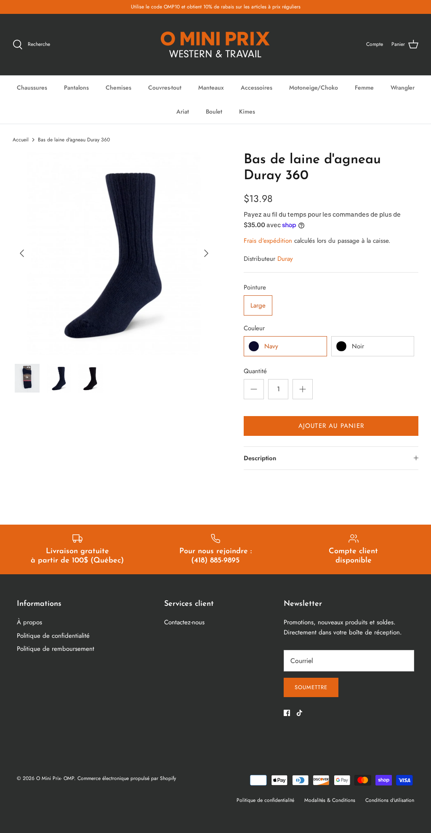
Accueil (21, 139)
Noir (358, 346)
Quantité (255, 371)
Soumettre (311, 687)
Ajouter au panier (331, 425)
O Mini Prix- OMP (55, 778)
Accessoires (256, 87)
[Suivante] (206, 253)
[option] (114, 253)
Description (260, 458)
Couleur (254, 328)
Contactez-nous (184, 622)
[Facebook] (287, 713)
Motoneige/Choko (313, 87)
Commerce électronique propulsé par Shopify (126, 778)
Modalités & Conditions (329, 800)
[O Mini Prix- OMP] (215, 44)
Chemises (118, 87)
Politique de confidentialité (53, 635)
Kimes (247, 111)
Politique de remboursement (55, 648)
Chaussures (32, 87)
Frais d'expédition (268, 240)
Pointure (255, 287)
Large (258, 305)
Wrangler (403, 87)
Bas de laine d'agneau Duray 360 (74, 139)
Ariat (182, 111)
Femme (364, 87)
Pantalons (76, 87)
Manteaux (211, 87)
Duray (285, 258)
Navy (271, 346)
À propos (29, 622)
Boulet (214, 111)
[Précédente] (22, 253)
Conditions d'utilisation (389, 800)
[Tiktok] (299, 713)
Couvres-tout (164, 87)
